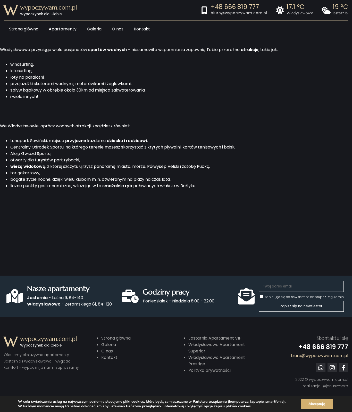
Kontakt (142, 29)
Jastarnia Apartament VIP (214, 338)
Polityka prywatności (209, 370)
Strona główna (23, 29)
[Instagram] (332, 367)
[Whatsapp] (320, 367)
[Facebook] (343, 367)
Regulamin (335, 297)
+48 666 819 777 (235, 7)
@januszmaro (335, 386)
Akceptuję (316, 403)
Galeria (94, 29)
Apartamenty (63, 29)
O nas (117, 29)
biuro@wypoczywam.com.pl (239, 12)
